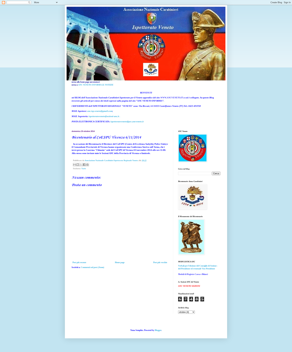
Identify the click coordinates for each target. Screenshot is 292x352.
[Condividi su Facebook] (84, 164)
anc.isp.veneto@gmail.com (99, 111)
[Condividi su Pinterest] (87, 164)
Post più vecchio (160, 262)
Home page (120, 262)
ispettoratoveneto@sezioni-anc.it (104, 116)
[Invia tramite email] (74, 164)
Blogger (158, 330)
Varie (83, 168)
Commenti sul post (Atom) (92, 267)
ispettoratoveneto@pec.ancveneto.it (127, 121)
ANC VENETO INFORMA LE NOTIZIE (95, 85)
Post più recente (79, 262)
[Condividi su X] (81, 164)
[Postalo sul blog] (77, 164)
